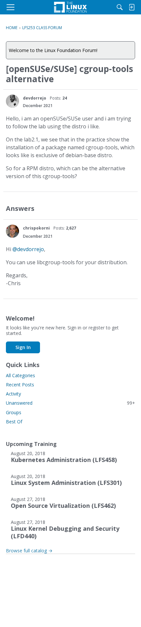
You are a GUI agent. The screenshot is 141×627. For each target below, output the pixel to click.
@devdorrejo (28, 249)
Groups (13, 412)
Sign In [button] (23, 347)
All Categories (20, 375)
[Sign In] (131, 7)
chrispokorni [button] (36, 228)
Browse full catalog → (29, 550)
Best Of (14, 421)
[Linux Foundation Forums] (70, 7)
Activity (13, 394)
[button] (12, 101)
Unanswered (70, 403)
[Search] (120, 7)
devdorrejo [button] (34, 98)
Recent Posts (20, 384)
